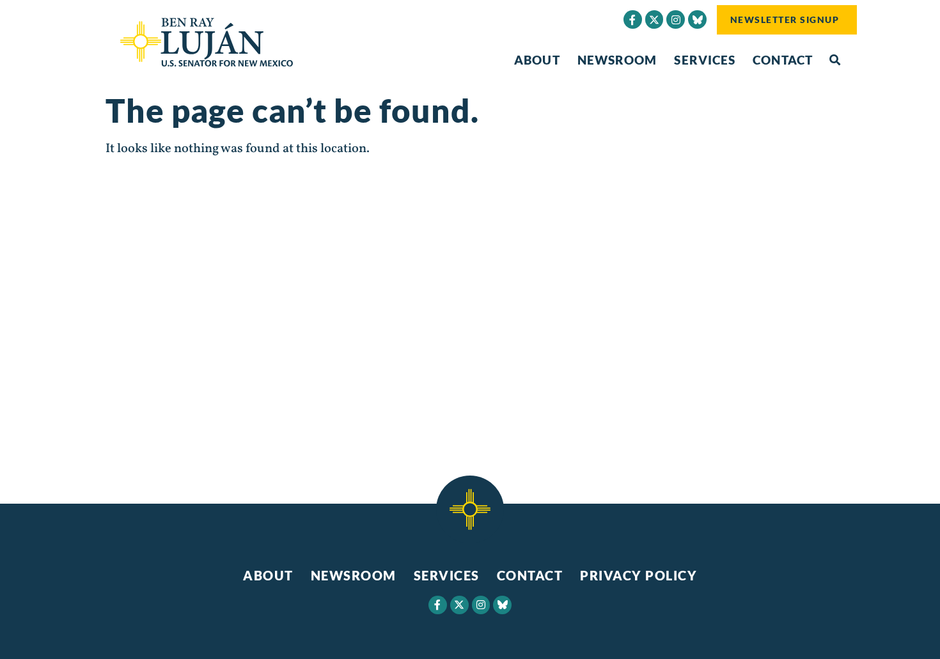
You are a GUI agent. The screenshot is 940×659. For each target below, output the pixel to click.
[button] (835, 60)
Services (704, 59)
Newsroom (617, 59)
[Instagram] (675, 19)
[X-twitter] (654, 19)
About (537, 59)
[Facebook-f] (632, 19)
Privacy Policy (638, 575)
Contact (783, 59)
